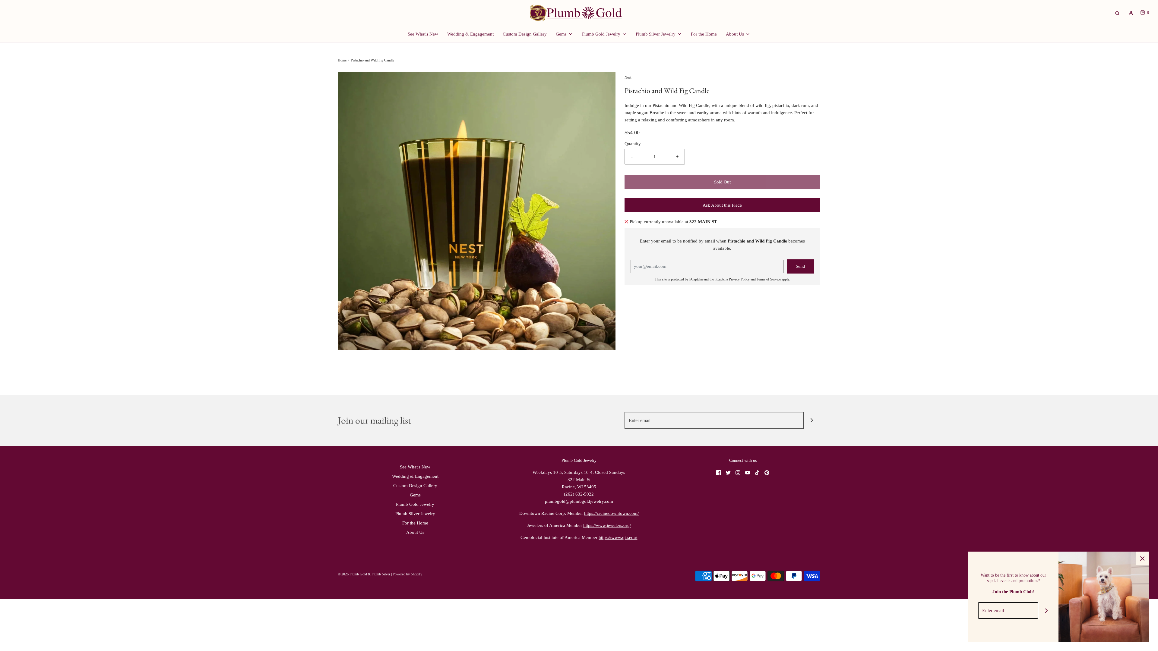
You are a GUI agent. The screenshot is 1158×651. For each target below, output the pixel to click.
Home (342, 60)
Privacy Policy (739, 279)
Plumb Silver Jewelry (415, 513)
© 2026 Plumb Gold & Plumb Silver (364, 574)
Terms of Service (769, 279)
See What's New (423, 34)
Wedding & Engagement (470, 34)
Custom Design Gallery (525, 34)
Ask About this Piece (722, 205)
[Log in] (1130, 13)
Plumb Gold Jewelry (415, 504)
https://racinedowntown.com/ (611, 513)
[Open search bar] (1117, 13)
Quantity (633, 143)
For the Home (704, 34)
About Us (415, 532)
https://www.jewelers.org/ (607, 525)
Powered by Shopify (407, 574)
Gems (415, 495)
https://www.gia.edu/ (618, 537)
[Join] (812, 420)
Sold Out (722, 182)
